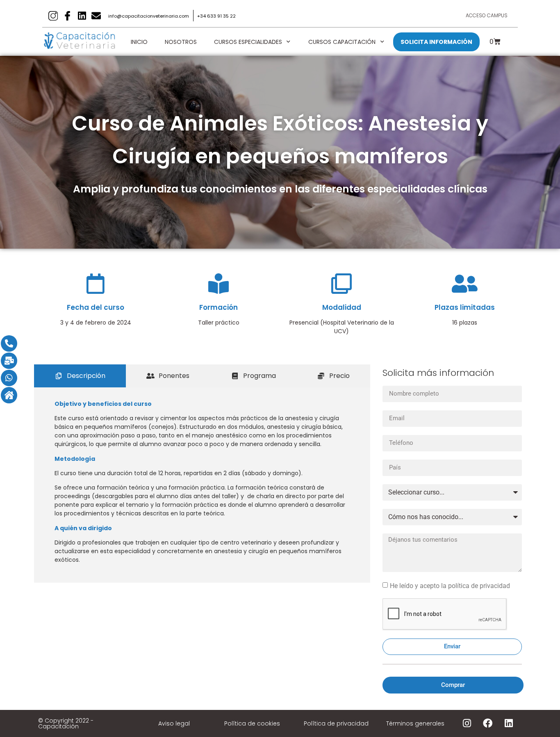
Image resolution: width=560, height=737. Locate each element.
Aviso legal (174, 723)
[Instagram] (467, 723)
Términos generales (415, 723)
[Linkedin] (82, 16)
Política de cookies (252, 723)
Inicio (139, 42)
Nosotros (181, 42)
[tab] (80, 375)
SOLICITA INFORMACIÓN (436, 42)
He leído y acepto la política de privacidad (450, 585)
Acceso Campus (487, 15)
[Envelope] (96, 16)
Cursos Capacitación (342, 42)
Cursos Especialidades (248, 42)
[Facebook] (487, 723)
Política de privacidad (336, 723)
